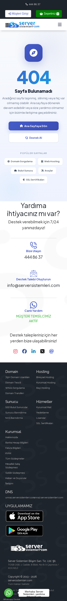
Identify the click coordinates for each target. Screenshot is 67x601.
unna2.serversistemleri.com (48, 497)
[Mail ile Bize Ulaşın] (51, 351)
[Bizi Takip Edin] (15, 351)
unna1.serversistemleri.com (19, 497)
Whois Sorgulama (15, 388)
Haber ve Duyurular (16, 478)
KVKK (8, 453)
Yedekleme (42, 412)
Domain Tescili (13, 382)
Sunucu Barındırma (15, 412)
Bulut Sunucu (25, 170)
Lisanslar (41, 418)
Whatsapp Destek (8, 599)
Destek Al (35, 137)
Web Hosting (51, 161)
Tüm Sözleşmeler (14, 458)
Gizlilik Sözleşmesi (15, 472)
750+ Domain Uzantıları (17, 377)
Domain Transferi (14, 393)
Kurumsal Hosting (45, 382)
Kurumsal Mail (43, 407)
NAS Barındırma (14, 418)
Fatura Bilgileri (13, 448)
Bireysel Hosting (45, 377)
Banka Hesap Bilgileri (16, 442)
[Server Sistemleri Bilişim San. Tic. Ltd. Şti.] (22, 24)
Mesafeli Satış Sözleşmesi (12, 466)
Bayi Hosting (43, 388)
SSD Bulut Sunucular (16, 407)
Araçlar (49, 170)
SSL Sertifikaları (35, 179)
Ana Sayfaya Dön (35, 126)
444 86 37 (34, 4)
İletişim (9, 483)
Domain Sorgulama (22, 161)
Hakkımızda (11, 437)
